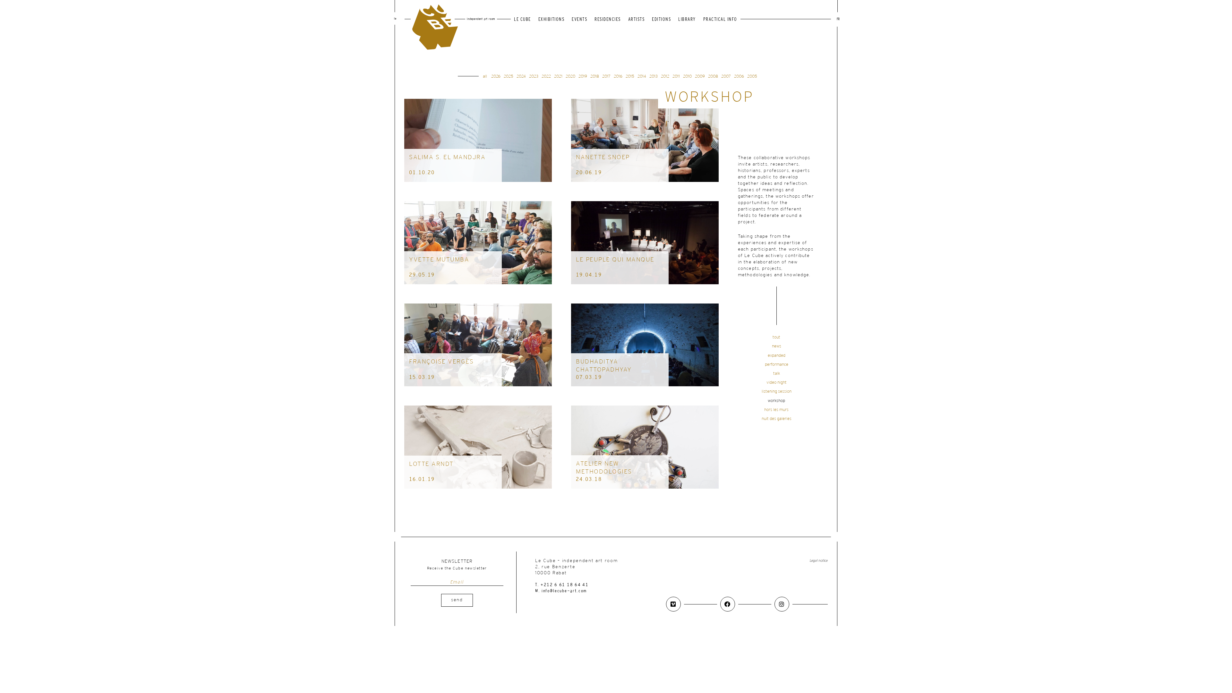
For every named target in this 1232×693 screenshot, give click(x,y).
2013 (653, 76)
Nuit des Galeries (776, 419)
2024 (521, 76)
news (776, 346)
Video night (776, 382)
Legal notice (819, 560)
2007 (726, 76)
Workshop (776, 401)
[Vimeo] (673, 604)
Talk (776, 373)
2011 (676, 76)
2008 (713, 76)
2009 (700, 76)
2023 (533, 76)
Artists (636, 19)
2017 (606, 76)
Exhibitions (551, 19)
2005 (752, 76)
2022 (546, 76)
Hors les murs (776, 410)
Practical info (720, 19)
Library (687, 19)
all (485, 76)
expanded (776, 355)
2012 (665, 76)
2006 (739, 76)
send (457, 600)
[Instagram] (781, 604)
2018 (594, 76)
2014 (641, 76)
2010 (687, 76)
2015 (630, 76)
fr (838, 19)
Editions (661, 19)
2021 (558, 76)
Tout (776, 337)
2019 (582, 76)
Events (579, 19)
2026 (496, 76)
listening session (776, 391)
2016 (618, 76)
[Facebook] (727, 604)
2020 (570, 76)
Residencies (608, 19)
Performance (776, 364)
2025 (508, 76)
